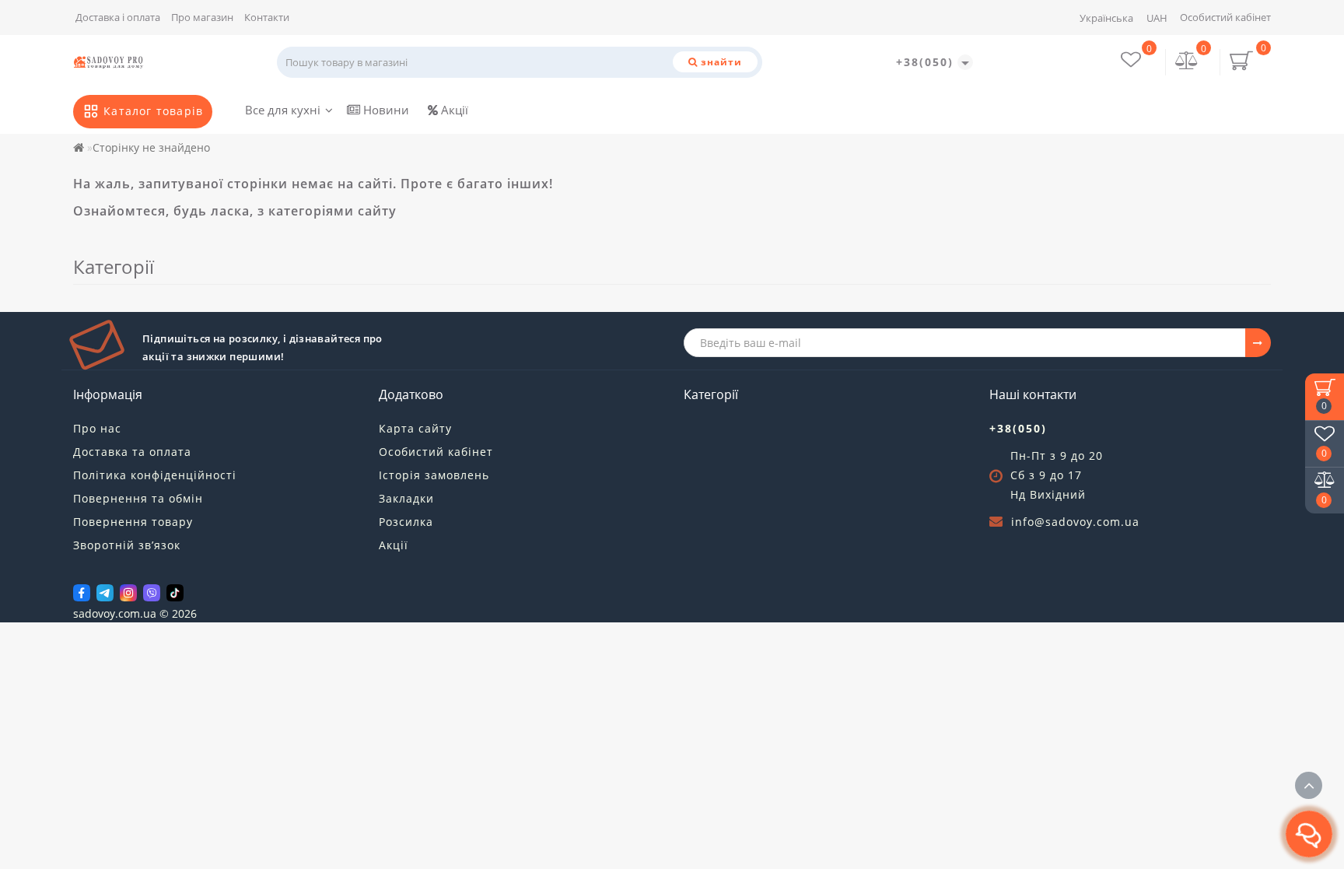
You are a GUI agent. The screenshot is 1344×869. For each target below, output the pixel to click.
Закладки (406, 498)
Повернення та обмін (138, 498)
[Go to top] (1308, 785)
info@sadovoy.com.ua (1075, 521)
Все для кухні (282, 109)
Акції (453, 109)
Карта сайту (415, 428)
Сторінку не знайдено (151, 147)
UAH (1156, 18)
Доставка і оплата (117, 17)
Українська (1106, 18)
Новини (384, 109)
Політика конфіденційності (154, 475)
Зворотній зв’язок (126, 545)
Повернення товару (133, 521)
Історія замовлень (434, 475)
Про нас (97, 428)
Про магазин (202, 17)
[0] (1187, 62)
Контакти (266, 17)
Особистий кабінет (1225, 17)
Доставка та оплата (132, 451)
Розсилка (406, 521)
